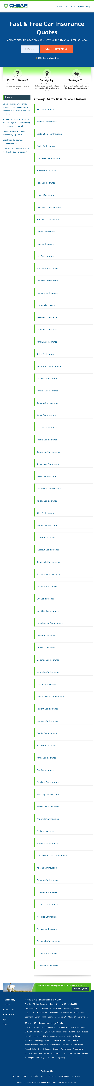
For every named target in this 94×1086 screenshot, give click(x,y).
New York (65, 1044)
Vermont (76, 1053)
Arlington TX (30, 1004)
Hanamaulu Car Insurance (49, 207)
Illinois (65, 1032)
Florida (37, 1032)
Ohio (39, 1049)
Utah (70, 1053)
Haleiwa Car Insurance (47, 170)
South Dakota (43, 1053)
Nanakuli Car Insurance (47, 721)
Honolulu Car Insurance (48, 293)
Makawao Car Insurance (48, 660)
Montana (57, 1040)
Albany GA (72, 1017)
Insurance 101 (70, 6)
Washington (29, 1057)
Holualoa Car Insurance (47, 268)
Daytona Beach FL (32, 1008)
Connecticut (80, 1027)
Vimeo (43, 1076)
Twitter (25, 1076)
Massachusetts (65, 1036)
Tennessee (55, 1053)
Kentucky (28, 1036)
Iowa (79, 1032)
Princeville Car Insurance (48, 819)
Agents (81, 6)
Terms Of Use (8, 1009)
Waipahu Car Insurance (47, 965)
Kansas (85, 1032)
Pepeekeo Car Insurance (48, 806)
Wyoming (61, 1057)
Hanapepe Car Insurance (48, 219)
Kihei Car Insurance (45, 513)
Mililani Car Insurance (47, 684)
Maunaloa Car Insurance (48, 672)
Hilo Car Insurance (45, 256)
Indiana (72, 1032)
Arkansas (51, 1027)
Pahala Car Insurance (46, 745)
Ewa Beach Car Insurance (48, 158)
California (61, 1027)
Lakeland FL (72, 1004)
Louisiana (37, 1036)
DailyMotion (64, 1076)
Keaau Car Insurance (46, 476)
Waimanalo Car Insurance (48, 941)
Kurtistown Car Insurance (48, 574)
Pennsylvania (66, 1049)
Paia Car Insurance (45, 770)
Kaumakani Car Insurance (48, 452)
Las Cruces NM (42, 1004)
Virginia (85, 1053)
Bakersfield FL (40, 1017)
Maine (45, 1036)
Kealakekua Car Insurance (49, 488)
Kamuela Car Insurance (47, 390)
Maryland (53, 1036)
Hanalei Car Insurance (47, 195)
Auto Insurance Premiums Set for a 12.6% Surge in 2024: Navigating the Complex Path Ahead (16, 122)
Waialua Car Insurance (47, 892)
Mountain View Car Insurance (50, 696)
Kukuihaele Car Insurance (48, 562)
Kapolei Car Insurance (47, 439)
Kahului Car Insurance (47, 341)
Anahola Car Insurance (47, 121)
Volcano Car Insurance (47, 867)
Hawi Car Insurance (45, 244)
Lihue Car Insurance (46, 647)
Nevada (75, 1040)
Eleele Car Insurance (46, 146)
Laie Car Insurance (45, 598)
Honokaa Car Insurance (47, 280)
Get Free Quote (80, 988)
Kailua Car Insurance (46, 354)
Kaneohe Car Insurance (47, 403)
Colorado (70, 1027)
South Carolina (31, 1053)
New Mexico (55, 1044)
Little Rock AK (41, 1012)
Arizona (44, 1027)
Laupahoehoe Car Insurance (50, 623)
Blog (88, 6)
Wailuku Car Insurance (47, 929)
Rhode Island (78, 1049)
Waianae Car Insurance (47, 904)
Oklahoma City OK (71, 1008)
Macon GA (62, 1017)
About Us (6, 1004)
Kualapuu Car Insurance (48, 549)
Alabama (28, 1027)
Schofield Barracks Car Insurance (52, 855)
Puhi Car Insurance (45, 831)
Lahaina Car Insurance (47, 586)
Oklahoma (47, 1049)
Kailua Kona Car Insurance (49, 366)
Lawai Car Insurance (46, 635)
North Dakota (30, 1049)
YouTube (34, 1076)
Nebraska (66, 1040)
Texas (63, 1053)
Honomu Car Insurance (47, 305)
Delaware (29, 1032)
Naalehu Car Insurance (47, 708)
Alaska (36, 1027)
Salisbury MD (54, 1012)
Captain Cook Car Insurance (49, 134)
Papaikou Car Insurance (48, 782)
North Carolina (77, 1044)
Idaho (58, 1032)
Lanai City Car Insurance (48, 611)
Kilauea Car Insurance (47, 525)
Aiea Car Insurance (45, 109)
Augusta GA (29, 1012)
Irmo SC (62, 1004)
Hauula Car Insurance (47, 231)
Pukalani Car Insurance (47, 843)
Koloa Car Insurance (46, 537)
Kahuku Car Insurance (47, 329)
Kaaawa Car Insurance (47, 317)
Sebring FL (29, 1017)
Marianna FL (83, 1017)
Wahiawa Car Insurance (47, 880)
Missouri (48, 1040)
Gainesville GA (66, 1012)
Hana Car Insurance (46, 182)
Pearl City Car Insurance (48, 794)
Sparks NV (52, 1017)
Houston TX (46, 1008)
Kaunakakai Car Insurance (49, 464)
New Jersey (43, 1044)
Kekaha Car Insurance (47, 501)
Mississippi (39, 1040)
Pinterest (52, 1076)
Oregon (56, 1049)
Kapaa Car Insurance (46, 415)
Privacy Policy (8, 1014)
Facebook (16, 1076)
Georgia (44, 1032)
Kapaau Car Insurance (47, 427)
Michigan (76, 1036)
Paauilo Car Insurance (47, 733)
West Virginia (41, 1057)
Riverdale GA (79, 1012)
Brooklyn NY (58, 1008)
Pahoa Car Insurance (46, 757)
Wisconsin (52, 1057)
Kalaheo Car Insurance (47, 378)
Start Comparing (56, 49)
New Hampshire (31, 1044)
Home (59, 6)
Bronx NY (54, 1004)
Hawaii (52, 1032)
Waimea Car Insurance (47, 953)
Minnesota (29, 1040)
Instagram (76, 1076)
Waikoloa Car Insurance (48, 916)
